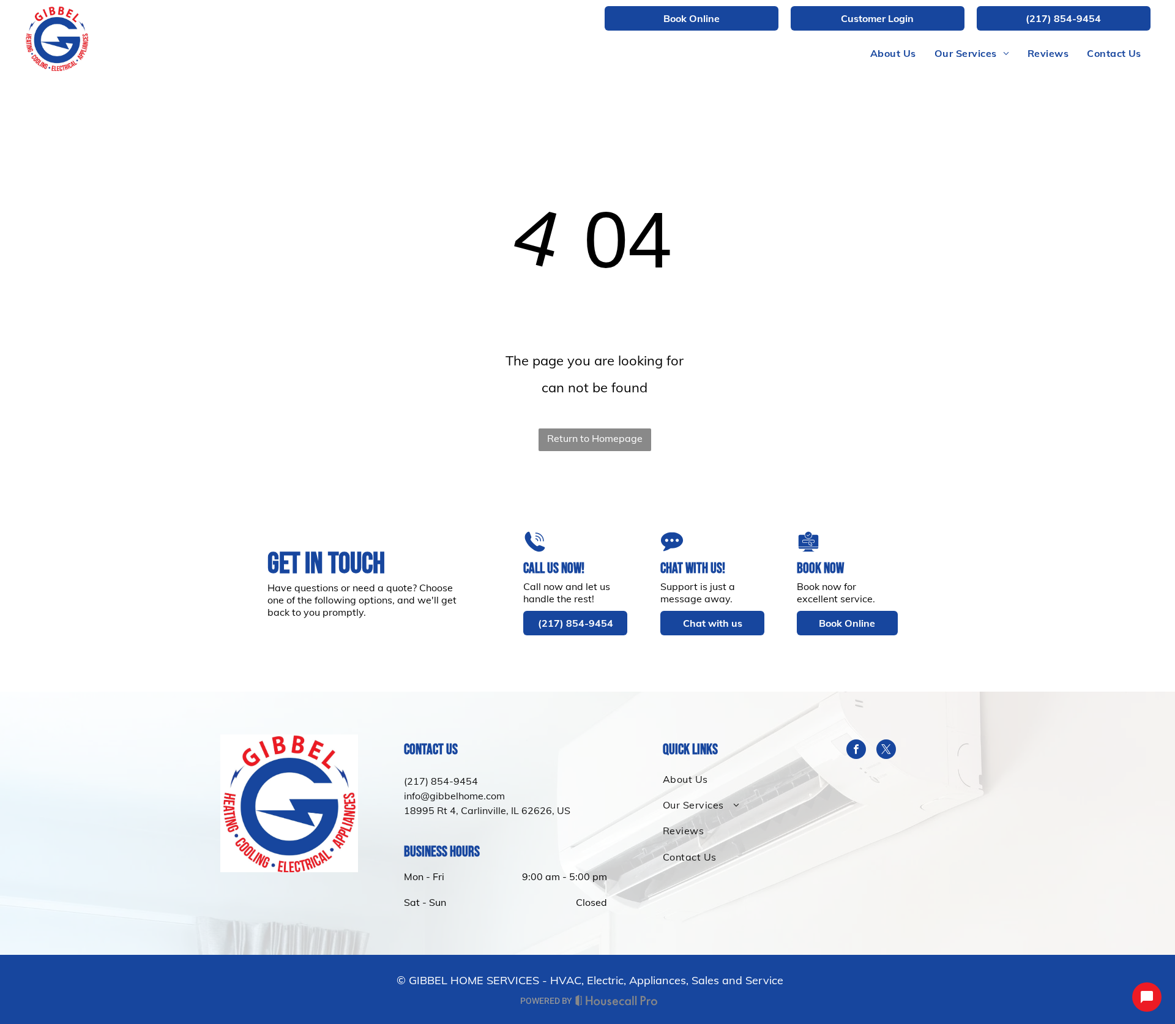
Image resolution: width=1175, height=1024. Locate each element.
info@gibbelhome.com (454, 796)
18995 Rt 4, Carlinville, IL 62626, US (487, 810)
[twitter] (886, 750)
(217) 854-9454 (441, 781)
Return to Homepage (595, 438)
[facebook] (856, 750)
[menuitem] (893, 53)
